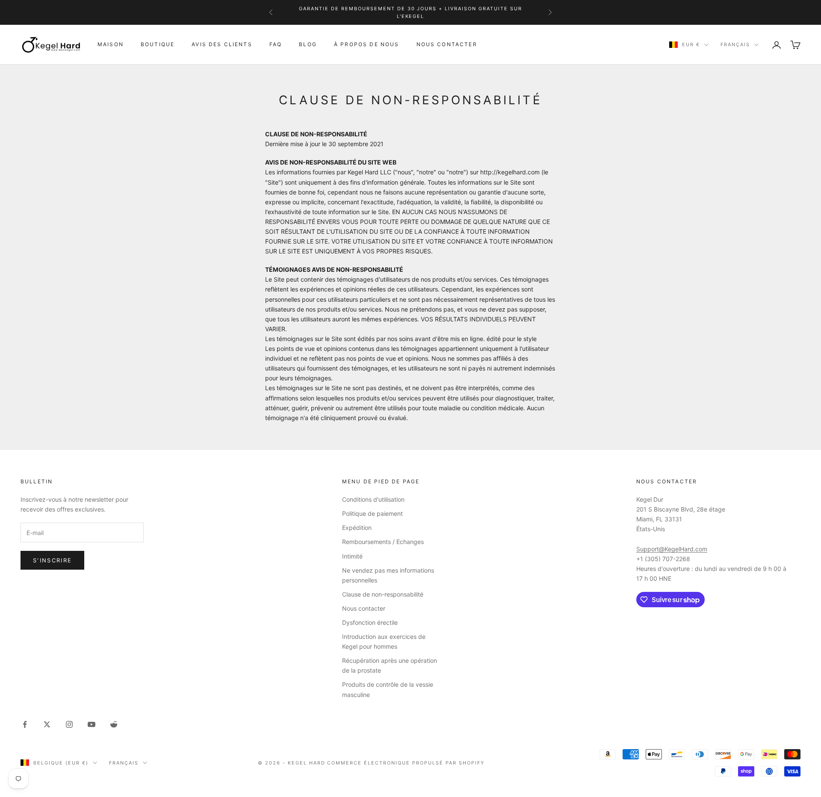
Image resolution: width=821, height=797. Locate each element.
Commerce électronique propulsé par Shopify (405, 763)
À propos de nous (366, 44)
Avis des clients (222, 44)
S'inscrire (52, 560)
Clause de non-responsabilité (382, 594)
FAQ (275, 44)
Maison (110, 44)
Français (735, 45)
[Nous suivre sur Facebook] (25, 724)
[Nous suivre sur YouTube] (91, 724)
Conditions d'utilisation (373, 499)
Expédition (357, 527)
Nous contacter (446, 44)
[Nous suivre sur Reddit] (113, 724)
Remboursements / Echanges (383, 541)
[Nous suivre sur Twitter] (47, 724)
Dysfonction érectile (370, 622)
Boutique (157, 44)
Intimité (352, 556)
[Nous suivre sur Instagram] (69, 724)
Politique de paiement (372, 513)
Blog (308, 44)
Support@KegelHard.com (671, 549)
